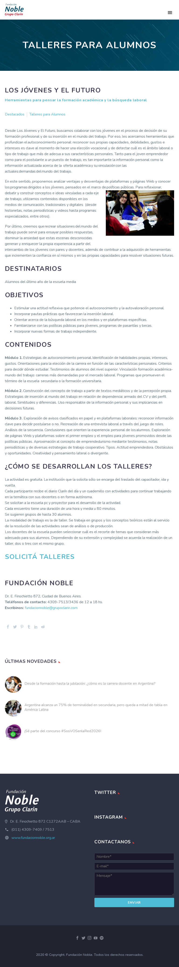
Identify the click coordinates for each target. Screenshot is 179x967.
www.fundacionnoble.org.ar (33, 837)
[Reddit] (43, 627)
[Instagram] (89, 938)
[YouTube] (95, 938)
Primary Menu (170, 12)
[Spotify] (101, 938)
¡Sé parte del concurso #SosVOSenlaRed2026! (62, 731)
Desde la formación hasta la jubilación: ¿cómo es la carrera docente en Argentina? (89, 683)
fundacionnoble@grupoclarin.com (51, 607)
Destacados (14, 114)
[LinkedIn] (36, 627)
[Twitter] (15, 627)
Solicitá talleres (42, 556)
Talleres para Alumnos (47, 114)
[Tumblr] (29, 627)
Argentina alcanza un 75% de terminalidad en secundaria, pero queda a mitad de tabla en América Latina (95, 707)
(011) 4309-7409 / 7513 (32, 829)
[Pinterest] (22, 627)
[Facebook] (8, 627)
